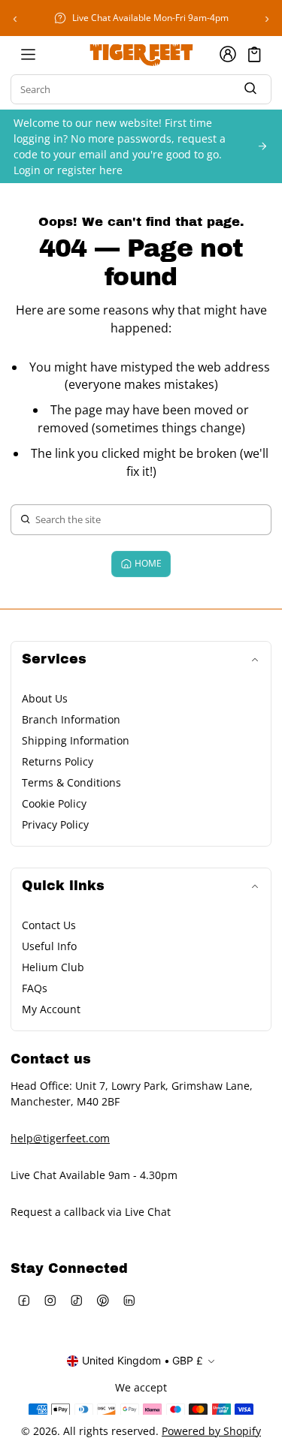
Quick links (63, 886)
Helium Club (53, 967)
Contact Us (49, 925)
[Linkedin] (129, 1301)
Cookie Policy (54, 803)
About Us (45, 698)
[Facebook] (24, 1301)
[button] (254, 54)
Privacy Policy (55, 824)
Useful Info (49, 946)
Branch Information (71, 719)
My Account (51, 1009)
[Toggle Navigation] (28, 54)
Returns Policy (57, 761)
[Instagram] (50, 1301)
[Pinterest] (102, 1301)
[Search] (250, 90)
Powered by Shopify (211, 1431)
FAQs (34, 988)
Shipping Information (75, 740)
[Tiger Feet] (141, 54)
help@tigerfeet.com (60, 1138)
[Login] (228, 54)
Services (54, 659)
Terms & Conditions (71, 782)
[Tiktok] (76, 1301)
